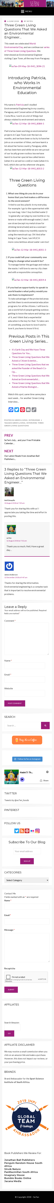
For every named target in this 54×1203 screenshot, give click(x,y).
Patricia (20, 104)
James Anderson (11, 575)
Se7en (36, 1197)
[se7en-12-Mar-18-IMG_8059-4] (29, 279)
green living (18, 423)
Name (8, 660)
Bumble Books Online (17, 1178)
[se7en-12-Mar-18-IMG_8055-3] (29, 249)
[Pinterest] (27, 830)
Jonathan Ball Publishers (19, 1160)
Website (8, 688)
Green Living (21, 420)
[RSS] (21, 830)
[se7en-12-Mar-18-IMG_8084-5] (27, 123)
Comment (10, 620)
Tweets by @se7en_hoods (16, 800)
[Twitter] (16, 830)
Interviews (34, 420)
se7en (8, 538)
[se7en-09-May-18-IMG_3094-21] (27, 65)
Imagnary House (14, 1175)
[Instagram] (37, 830)
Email (7, 674)
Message (9, 930)
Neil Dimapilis (9, 500)
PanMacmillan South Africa (21, 1172)
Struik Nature (12, 1169)
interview (31, 423)
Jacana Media (12, 1181)
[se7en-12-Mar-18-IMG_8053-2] (27, 168)
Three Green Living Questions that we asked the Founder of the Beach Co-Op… (30, 368)
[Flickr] (32, 830)
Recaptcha (9, 968)
